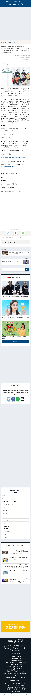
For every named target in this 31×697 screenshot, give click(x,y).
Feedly (18, 401)
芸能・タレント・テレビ (15, 238)
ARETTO (6, 528)
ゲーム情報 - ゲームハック (16, 660)
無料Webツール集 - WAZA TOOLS (16, 687)
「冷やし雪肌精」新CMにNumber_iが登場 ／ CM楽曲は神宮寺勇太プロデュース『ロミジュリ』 (15, 297)
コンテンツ (5, 520)
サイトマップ (16, 650)
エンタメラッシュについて (16, 645)
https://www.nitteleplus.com (7, 166)
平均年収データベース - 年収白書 (16, 685)
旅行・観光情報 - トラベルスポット (16, 670)
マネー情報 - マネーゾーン (16, 668)
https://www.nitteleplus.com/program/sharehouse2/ (13, 157)
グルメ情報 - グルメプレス (16, 656)
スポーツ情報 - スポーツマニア (16, 666)
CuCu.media (7, 531)
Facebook (13, 401)
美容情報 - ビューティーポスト (16, 664)
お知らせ (4, 537)
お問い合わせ (9, 649)
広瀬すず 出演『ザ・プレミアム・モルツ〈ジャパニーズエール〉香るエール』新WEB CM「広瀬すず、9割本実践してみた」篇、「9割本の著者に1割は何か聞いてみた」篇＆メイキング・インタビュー (15, 317)
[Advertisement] (15, 23)
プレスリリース (6, 517)
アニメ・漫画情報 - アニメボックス (16, 658)
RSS (22, 401)
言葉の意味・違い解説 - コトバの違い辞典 (16, 689)
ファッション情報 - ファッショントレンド (16, 662)
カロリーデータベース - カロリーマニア (16, 683)
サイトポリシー (23, 647)
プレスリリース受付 (21, 649)
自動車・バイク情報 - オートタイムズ (16, 672)
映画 (3, 498)
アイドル (4, 510)
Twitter (8, 401)
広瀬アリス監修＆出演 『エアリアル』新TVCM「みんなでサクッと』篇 (14, 337)
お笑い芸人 (5, 507)
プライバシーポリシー (10, 647)
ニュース (4, 523)
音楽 (3, 495)
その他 (4, 534)
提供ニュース (5, 526)
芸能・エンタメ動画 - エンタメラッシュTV (16, 677)
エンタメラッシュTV (16, 341)
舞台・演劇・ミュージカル (9, 501)
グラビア (4, 514)
